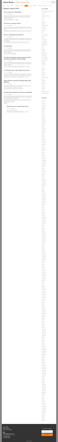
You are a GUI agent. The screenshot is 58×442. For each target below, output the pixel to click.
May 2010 (43, 341)
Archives (43, 17)
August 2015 (43, 242)
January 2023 (43, 139)
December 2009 (44, 349)
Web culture (20, 88)
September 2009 (44, 354)
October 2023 (43, 130)
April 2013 (43, 286)
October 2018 (43, 182)
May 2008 (43, 379)
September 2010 (44, 335)
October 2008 (43, 371)
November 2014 (44, 256)
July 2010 (43, 338)
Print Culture (15, 88)
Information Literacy (44, 41)
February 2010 (44, 346)
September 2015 (44, 240)
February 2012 (44, 308)
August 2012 (43, 299)
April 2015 (43, 248)
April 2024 (43, 127)
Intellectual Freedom (44, 44)
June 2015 (43, 245)
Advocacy (43, 14)
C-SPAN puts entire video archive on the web (16, 70)
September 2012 (44, 297)
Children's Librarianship (45, 25)
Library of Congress (44, 60)
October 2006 (43, 409)
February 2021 (44, 157)
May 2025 (43, 114)
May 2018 (43, 190)
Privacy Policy (6, 426)
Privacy (43, 71)
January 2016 (43, 234)
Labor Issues (9, 66)
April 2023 (43, 136)
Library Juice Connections (42, 5)
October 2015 (43, 239)
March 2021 (43, 155)
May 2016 (43, 228)
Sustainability (43, 80)
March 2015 (43, 250)
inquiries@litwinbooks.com (8, 433)
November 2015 (44, 237)
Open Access (43, 63)
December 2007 (44, 387)
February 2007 (44, 403)
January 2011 (43, 329)
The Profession (11, 19)
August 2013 (43, 280)
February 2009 (44, 365)
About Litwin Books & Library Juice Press (10, 42)
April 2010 (43, 343)
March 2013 (43, 288)
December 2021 (44, 149)
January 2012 (43, 310)
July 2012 (43, 300)
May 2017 (43, 209)
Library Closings (44, 55)
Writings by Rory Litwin (21, 66)
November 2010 (44, 332)
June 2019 (43, 177)
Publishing (43, 74)
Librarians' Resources (7, 101)
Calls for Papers (44, 22)
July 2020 (43, 166)
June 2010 (43, 340)
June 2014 (43, 264)
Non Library (43, 61)
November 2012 (44, 294)
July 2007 (43, 395)
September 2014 (44, 259)
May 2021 (43, 152)
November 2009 (44, 351)
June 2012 (43, 302)
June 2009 (43, 359)
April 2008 (43, 381)
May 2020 (43, 169)
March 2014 (43, 269)
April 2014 (43, 267)
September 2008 (44, 373)
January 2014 (43, 272)
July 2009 (43, 357)
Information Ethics (44, 39)
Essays (5, 66)
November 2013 (44, 275)
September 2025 (44, 108)
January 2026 (43, 103)
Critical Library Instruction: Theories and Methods (18, 92)
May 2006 (43, 417)
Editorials (43, 30)
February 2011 (44, 327)
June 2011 (43, 321)
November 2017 (44, 199)
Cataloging (6, 19)
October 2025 (43, 106)
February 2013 (44, 289)
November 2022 (44, 141)
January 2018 (43, 196)
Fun (42, 33)
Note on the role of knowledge (12, 12)
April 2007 (43, 400)
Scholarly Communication (45, 77)
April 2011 (43, 324)
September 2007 (44, 392)
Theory (27, 42)
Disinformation (44, 28)
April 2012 (43, 305)
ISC (42, 47)
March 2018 (43, 193)
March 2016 (43, 231)
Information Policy (44, 42)
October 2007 (43, 390)
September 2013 (44, 278)
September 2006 (44, 411)
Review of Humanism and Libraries (14, 34)
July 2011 (43, 319)
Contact (50, 5)
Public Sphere (43, 72)
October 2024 (43, 122)
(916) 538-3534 (7, 436)
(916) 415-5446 (7, 437)
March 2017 (43, 212)
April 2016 (43, 229)
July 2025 (43, 111)
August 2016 (43, 223)
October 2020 (43, 163)
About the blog (44, 12)
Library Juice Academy (32, 5)
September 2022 (44, 144)
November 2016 (44, 218)
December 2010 (44, 330)
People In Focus (10, 88)
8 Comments (28, 66)
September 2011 (44, 316)
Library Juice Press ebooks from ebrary (17, 106)
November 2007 (44, 389)
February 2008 (44, 384)
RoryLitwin (10, 25)
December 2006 (44, 406)
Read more (8, 40)
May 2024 (43, 125)
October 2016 (43, 220)
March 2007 (43, 401)
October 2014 (43, 258)
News (26, 5)
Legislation (43, 52)
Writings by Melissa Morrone (45, 91)
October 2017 (43, 201)
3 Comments (27, 76)
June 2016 (43, 226)
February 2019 (44, 179)
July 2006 (43, 414)
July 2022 (43, 147)
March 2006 (43, 420)
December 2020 (44, 160)
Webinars (43, 90)
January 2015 (43, 253)
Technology (43, 82)
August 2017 (43, 204)
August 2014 (43, 261)
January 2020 (43, 171)
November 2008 (44, 370)
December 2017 (44, 198)
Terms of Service (6, 428)
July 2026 (43, 100)
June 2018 (43, 188)
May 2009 (43, 360)
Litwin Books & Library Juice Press (16, 2)
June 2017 (43, 207)
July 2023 (43, 133)
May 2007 (43, 398)
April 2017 (43, 210)
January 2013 (43, 291)
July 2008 (43, 376)
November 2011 (44, 313)
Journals (22, 5)
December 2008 (44, 368)
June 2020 (43, 168)
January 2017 (43, 215)
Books (18, 42)
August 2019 (43, 174)
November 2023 (44, 128)
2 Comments (16, 19)
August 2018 (43, 185)
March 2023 (43, 138)
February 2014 (44, 270)
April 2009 (43, 362)
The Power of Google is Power (12, 23)
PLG (42, 66)
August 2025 (43, 109)
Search (53, 2)
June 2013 (43, 283)
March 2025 (43, 117)
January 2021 (43, 158)
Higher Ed (43, 36)
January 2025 (43, 119)
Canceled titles (8, 46)
